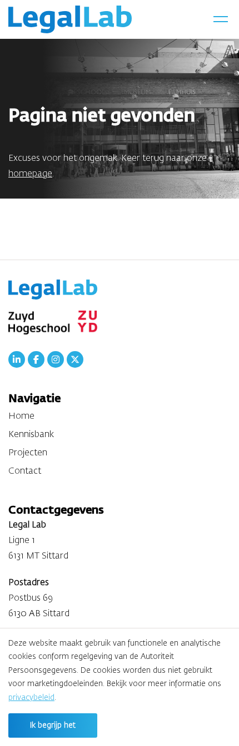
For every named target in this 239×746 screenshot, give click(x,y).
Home (21, 416)
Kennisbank (31, 434)
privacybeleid (31, 698)
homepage (30, 174)
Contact (24, 471)
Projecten (27, 453)
